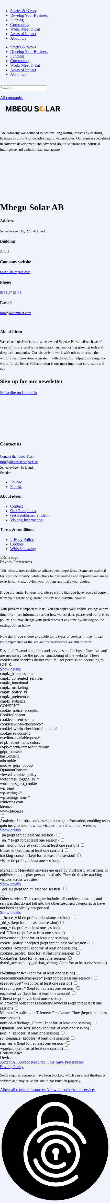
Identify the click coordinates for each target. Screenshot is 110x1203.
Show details (10, 669)
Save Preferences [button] (69, 1062)
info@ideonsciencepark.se (19, 462)
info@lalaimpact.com (15, 313)
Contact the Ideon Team (17, 456)
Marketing (8, 870)
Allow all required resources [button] (23, 1089)
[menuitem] (23, 11)
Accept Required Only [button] (36, 1062)
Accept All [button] (8, 1062)
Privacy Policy (12, 1067)
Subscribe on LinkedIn (18, 392)
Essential (7, 651)
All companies (11, 97)
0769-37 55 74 (10, 292)
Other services (11, 899)
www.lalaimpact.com (15, 272)
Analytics (7, 821)
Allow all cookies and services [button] (70, 1089)
